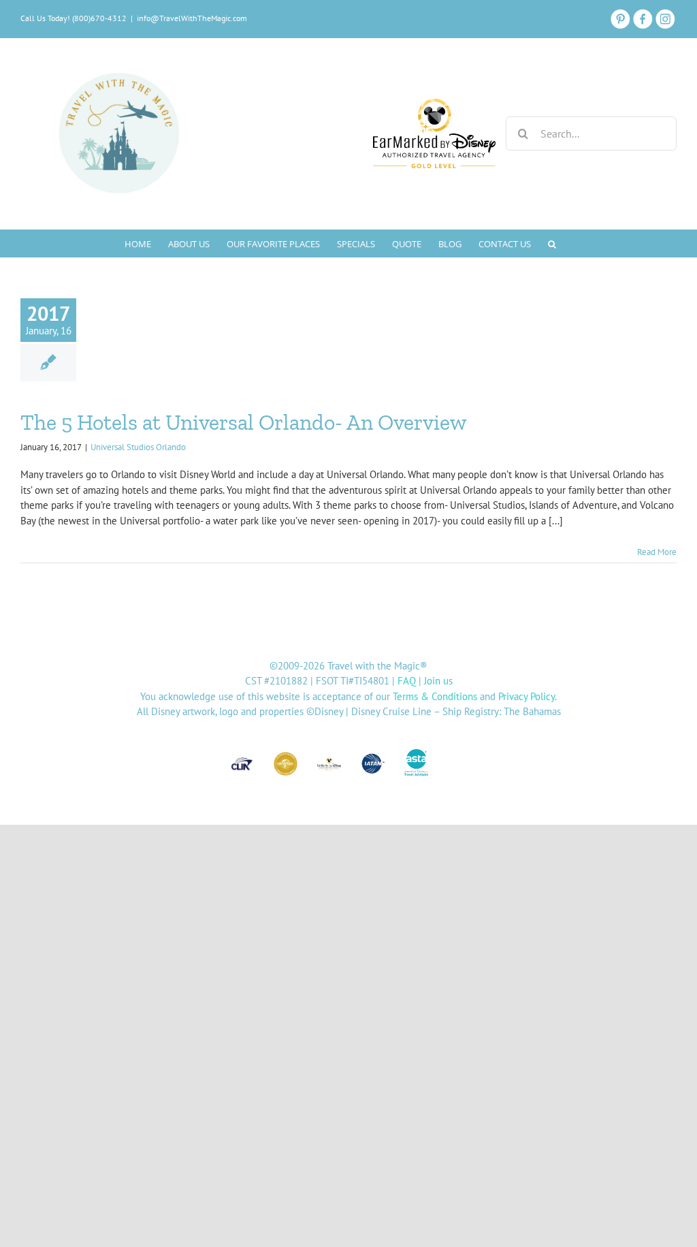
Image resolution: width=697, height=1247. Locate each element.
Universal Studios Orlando (138, 447)
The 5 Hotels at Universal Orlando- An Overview (243, 422)
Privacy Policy (526, 696)
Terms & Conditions (435, 696)
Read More (657, 552)
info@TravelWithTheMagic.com (192, 18)
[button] (552, 243)
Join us (438, 680)
